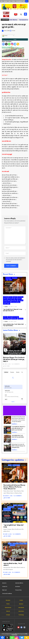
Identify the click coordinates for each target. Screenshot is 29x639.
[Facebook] (3, 44)
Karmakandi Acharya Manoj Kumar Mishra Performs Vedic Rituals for (14, 487)
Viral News (14, 349)
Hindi (5, 35)
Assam (5, 345)
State (9, 1)
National (5, 1)
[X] (6, 44)
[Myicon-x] (24, 627)
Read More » (14, 423)
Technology (16, 348)
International (19, 1)
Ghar (2, 1)
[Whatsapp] (9, 44)
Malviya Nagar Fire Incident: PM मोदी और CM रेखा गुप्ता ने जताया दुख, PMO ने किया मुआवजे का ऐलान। (18, 446)
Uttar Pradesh (7, 349)
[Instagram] (12, 44)
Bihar (8, 345)
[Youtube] (18, 627)
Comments (10, 284)
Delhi (20, 345)
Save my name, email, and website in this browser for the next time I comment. (15, 259)
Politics (13, 1)
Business (16, 345)
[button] (21, 14)
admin (6, 306)
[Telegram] (15, 44)
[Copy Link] (18, 44)
